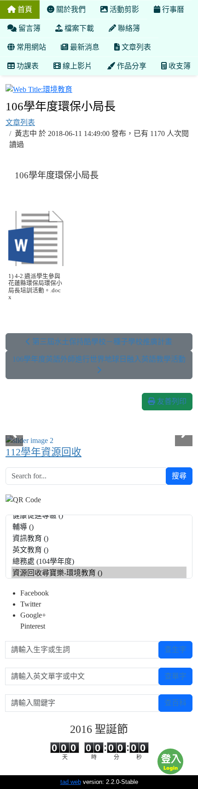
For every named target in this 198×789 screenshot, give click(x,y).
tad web (70, 781)
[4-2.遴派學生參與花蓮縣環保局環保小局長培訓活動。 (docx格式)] (36, 238)
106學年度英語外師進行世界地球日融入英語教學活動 (99, 359)
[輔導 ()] (99, 526)
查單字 (175, 676)
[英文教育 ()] (99, 549)
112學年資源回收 (44, 452)
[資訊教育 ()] (99, 538)
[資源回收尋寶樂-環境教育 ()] (99, 572)
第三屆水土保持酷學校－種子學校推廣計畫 (101, 342)
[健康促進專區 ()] (99, 515)
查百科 (175, 703)
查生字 (175, 649)
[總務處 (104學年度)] (99, 561)
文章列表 (20, 122)
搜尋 (179, 476)
